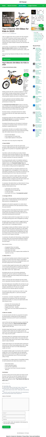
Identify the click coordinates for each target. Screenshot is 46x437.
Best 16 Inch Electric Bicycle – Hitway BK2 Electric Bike (38, 107)
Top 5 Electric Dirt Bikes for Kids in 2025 (17, 388)
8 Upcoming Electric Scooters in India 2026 (38, 72)
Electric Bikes (22, 5)
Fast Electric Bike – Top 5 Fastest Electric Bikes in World (39, 65)
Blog (10, 386)
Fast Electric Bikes (38, 36)
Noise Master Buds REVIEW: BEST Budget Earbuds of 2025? (39, 99)
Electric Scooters (12, 5)
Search (41, 25)
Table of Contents (6, 59)
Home (3, 5)
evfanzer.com (40, 14)
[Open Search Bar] (43, 5)
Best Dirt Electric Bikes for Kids (9, 387)
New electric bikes (5, 388)
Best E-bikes (18, 387)
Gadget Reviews (32, 5)
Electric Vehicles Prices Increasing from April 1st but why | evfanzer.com (39, 80)
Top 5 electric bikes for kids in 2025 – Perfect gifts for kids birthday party (39, 133)
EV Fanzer (23, 2)
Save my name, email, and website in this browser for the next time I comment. (15, 423)
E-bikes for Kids (24, 387)
